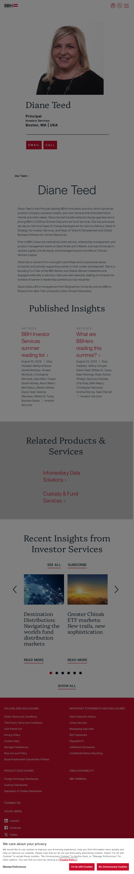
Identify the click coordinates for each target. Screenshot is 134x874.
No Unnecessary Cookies (113, 866)
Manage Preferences (14, 866)
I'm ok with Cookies (82, 866)
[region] (67, 856)
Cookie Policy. (68, 859)
